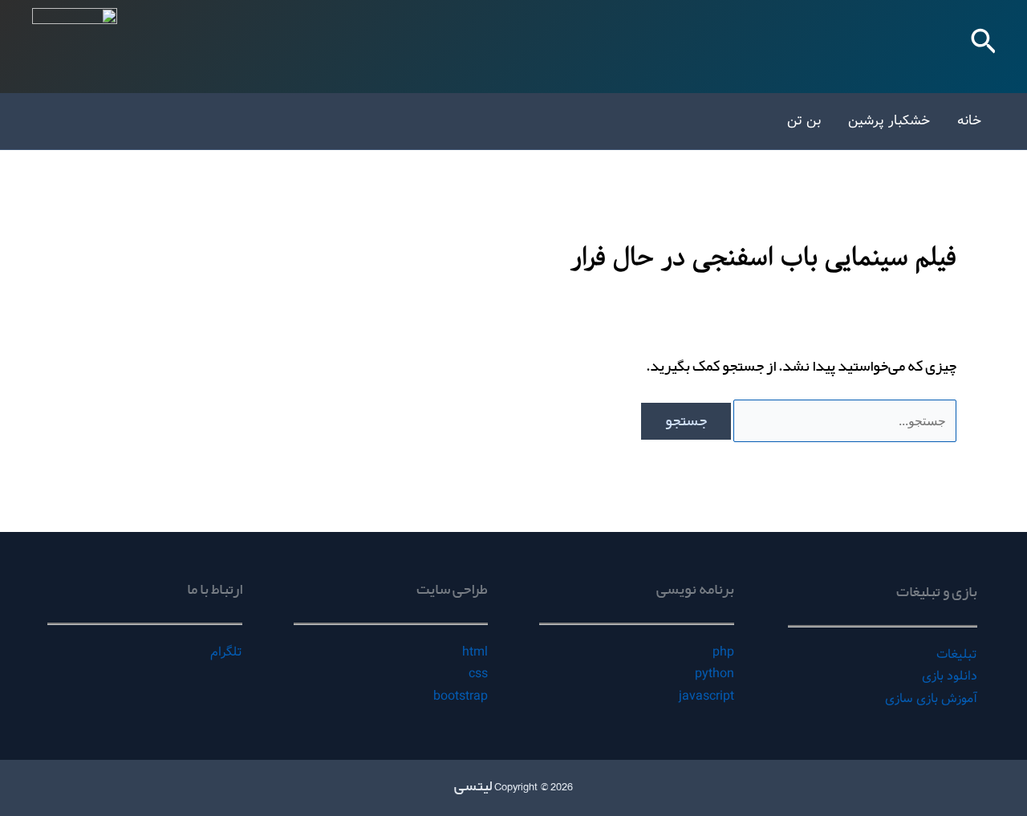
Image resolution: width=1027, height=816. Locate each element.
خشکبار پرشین (889, 121)
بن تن (804, 121)
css (478, 674)
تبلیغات (956, 654)
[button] (982, 46)
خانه (969, 121)
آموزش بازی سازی (931, 698)
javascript (706, 696)
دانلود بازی (949, 676)
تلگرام (226, 652)
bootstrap (460, 696)
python (714, 674)
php (723, 652)
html (475, 652)
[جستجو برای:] (843, 421)
